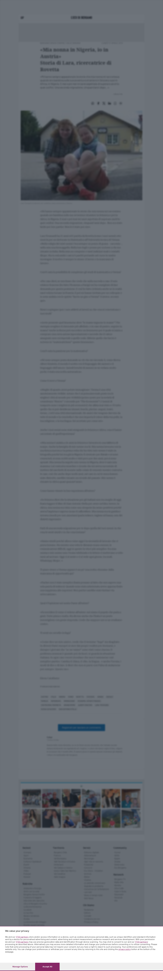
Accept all (47, 966)
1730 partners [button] (22, 937)
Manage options (20, 966)
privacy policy (124, 949)
